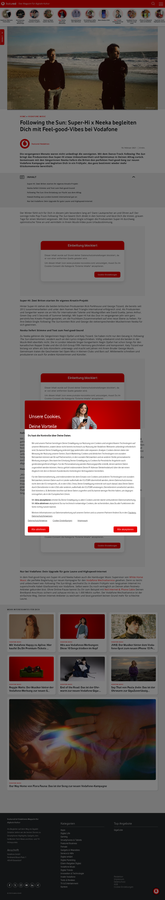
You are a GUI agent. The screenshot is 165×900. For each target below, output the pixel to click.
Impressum (83, 520)
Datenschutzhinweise (37, 520)
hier (72, 450)
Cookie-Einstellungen (62, 520)
